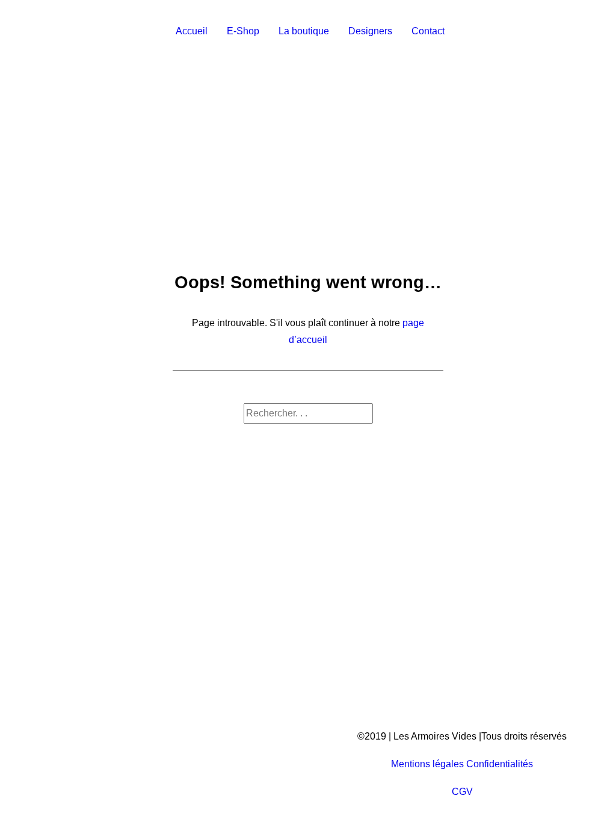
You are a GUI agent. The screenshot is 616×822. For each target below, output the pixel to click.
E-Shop (243, 31)
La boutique (304, 31)
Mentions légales (427, 764)
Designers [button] (370, 31)
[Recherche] (308, 413)
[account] (569, 31)
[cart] (586, 31)
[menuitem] (191, 31)
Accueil (192, 31)
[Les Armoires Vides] (84, 31)
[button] (552, 31)
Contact (428, 31)
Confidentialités (499, 764)
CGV (462, 791)
